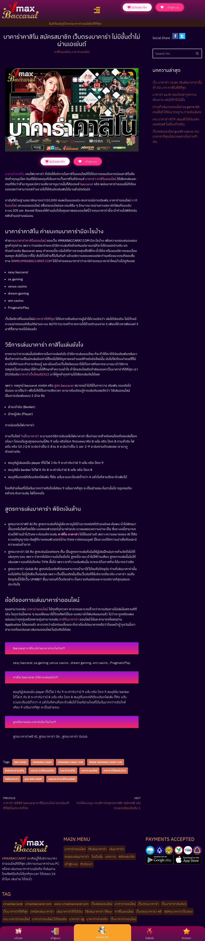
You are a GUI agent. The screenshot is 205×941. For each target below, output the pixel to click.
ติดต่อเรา (186, 938)
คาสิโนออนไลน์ (62, 52)
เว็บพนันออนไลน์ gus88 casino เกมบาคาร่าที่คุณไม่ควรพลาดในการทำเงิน (176, 136)
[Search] (197, 53)
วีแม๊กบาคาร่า (12, 778)
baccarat (20, 762)
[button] (96, 10)
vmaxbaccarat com (70, 762)
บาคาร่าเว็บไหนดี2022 (115, 770)
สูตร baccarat (33, 778)
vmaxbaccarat (42, 762)
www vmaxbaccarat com (105, 762)
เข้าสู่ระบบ (55, 938)
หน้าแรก (18, 938)
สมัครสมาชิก (102, 937)
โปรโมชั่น (150, 938)
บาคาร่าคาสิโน (67, 770)
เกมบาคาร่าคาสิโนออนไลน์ (61, 778)
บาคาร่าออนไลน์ (80, 52)
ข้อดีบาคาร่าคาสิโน (14, 770)
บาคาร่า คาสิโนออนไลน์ (42, 770)
